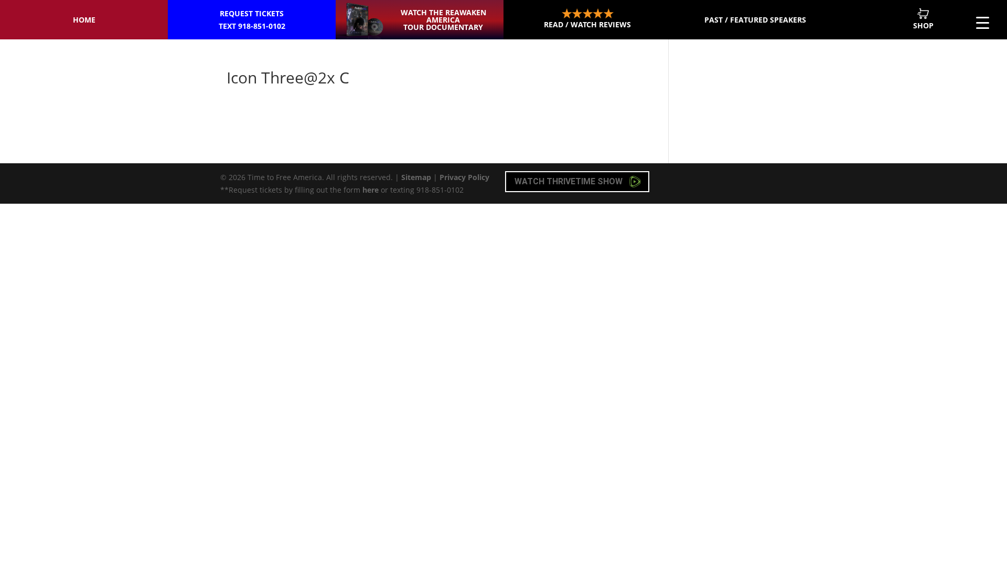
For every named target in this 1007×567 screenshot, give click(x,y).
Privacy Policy (464, 177)
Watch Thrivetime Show (570, 181)
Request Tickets (252, 19)
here (370, 190)
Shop (923, 25)
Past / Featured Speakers (755, 20)
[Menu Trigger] (982, 22)
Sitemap (416, 177)
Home (84, 20)
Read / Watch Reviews (587, 24)
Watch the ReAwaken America (443, 19)
